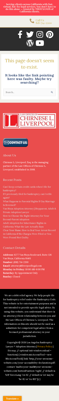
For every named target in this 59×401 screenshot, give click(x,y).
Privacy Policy (44, 346)
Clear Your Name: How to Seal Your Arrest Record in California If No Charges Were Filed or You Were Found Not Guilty (29, 234)
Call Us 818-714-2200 (44, 21)
